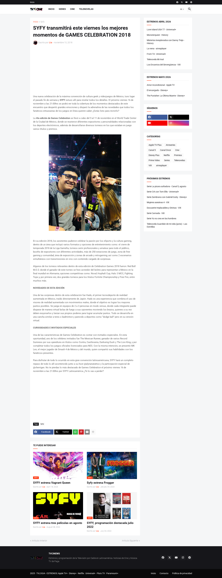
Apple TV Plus (155, 145)
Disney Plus (154, 155)
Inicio (32, 2)
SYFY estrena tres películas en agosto (57, 523)
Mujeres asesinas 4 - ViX (158, 202)
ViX (150, 165)
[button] (182, 9)
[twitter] (182, 2)
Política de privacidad (182, 573)
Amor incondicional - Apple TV (161, 85)
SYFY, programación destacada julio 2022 (110, 525)
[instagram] (178, 123)
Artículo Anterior (39, 540)
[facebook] (177, 2)
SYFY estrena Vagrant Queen (51, 482)
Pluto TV (101, 573)
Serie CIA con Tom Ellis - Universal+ (163, 191)
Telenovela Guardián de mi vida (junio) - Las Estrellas (167, 225)
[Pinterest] (81, 432)
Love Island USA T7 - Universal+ (161, 29)
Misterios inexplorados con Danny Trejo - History (165, 41)
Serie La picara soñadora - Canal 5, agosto (166, 186)
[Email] (87, 432)
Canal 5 (152, 150)
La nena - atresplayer (156, 48)
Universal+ (90, 573)
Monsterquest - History (157, 35)
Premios (178, 155)
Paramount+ (112, 573)
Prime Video (154, 160)
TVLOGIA (40, 573)
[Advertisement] (85, 70)
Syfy (42, 22)
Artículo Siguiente (130, 540)
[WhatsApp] (75, 432)
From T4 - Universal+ (156, 54)
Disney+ (72, 573)
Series (62, 9)
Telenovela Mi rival (155, 59)
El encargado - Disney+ (157, 90)
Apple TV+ (63, 573)
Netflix (167, 155)
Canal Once (165, 150)
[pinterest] (191, 2)
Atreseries (170, 145)
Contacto (164, 573)
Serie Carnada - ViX (156, 213)
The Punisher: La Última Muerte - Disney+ (166, 95)
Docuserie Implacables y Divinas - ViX (164, 208)
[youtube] (186, 2)
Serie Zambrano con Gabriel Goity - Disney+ (167, 197)
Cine (72, 9)
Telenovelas (86, 9)
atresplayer (161, 165)
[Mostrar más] (93, 432)
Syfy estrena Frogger (100, 482)
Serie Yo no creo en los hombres (161, 218)
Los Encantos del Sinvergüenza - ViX (164, 64)
